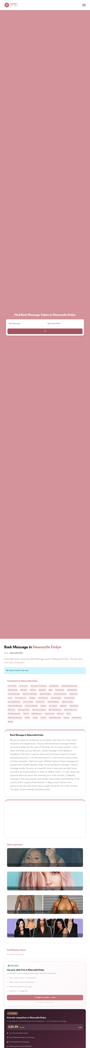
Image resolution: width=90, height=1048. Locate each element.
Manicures (11, 710)
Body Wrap (42, 690)
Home (6, 653)
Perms (69, 713)
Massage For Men (23, 710)
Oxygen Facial (49, 713)
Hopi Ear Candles (67, 702)
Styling (35, 717)
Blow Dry (33, 690)
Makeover (63, 706)
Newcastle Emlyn (47, 647)
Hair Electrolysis (56, 698)
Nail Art (26, 713)
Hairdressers (40, 702)
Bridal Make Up (72, 690)
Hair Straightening (14, 702)
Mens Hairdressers (70, 710)
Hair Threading (28, 702)
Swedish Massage (54, 717)
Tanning (66, 717)
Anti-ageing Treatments (38, 686)
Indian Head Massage (15, 706)
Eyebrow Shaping (45, 694)
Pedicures (60, 713)
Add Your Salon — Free (46, 997)
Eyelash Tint (73, 694)
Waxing (10, 721)
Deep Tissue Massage (30, 694)
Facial (10, 698)
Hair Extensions (69, 698)
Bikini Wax (24, 690)
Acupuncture (23, 686)
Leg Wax (43, 706)
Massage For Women (39, 710)
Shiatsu (27, 717)
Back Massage (12, 690)
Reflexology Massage (15, 717)
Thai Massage (76, 717)
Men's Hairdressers (55, 710)
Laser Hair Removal (31, 706)
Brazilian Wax (60, 690)
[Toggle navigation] (84, 5)
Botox (50, 690)
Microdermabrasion (14, 713)
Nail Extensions (37, 713)
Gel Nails (32, 698)
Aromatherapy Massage (69, 686)
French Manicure (20, 698)
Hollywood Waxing (53, 702)
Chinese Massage (14, 694)
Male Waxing (74, 706)
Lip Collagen (53, 706)
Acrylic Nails (12, 686)
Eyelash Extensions (60, 694)
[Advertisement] (27, 818)
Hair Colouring (43, 698)
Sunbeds (43, 717)
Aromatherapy (53, 686)
